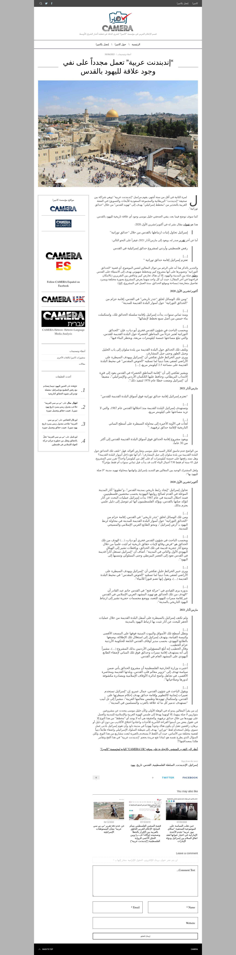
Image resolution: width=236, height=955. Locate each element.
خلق (194, 275)
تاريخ (139, 765)
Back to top (47, 949)
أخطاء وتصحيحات (124, 54)
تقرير (182, 240)
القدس (147, 765)
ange (74, 385)
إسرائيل (193, 765)
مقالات (82, 363)
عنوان (186, 224)
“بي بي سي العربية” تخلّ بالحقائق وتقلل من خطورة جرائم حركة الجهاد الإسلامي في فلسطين (60, 440)
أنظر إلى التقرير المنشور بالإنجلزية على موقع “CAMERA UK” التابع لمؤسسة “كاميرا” (149, 749)
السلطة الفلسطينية (164, 765)
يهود (133, 765)
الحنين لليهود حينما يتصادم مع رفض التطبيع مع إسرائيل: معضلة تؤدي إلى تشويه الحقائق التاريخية (60, 389)
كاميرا (195, 3)
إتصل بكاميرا (182, 3)
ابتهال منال (72, 402)
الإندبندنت (181, 765)
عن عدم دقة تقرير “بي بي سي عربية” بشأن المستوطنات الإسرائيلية (108, 828)
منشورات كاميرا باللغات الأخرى (71, 357)
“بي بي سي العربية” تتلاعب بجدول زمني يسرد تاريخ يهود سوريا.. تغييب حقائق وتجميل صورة (60, 406)
